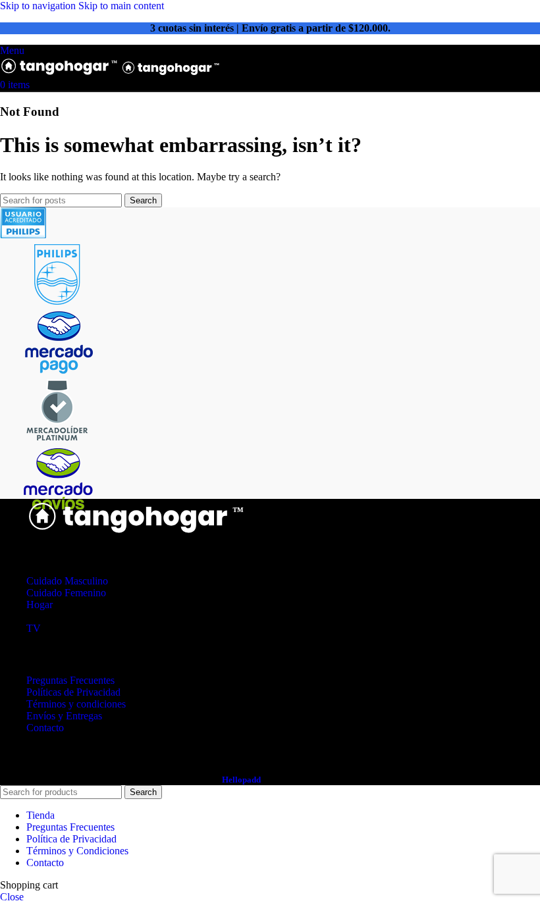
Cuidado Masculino (67, 580)
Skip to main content (121, 5)
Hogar (39, 604)
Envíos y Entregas (64, 715)
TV (33, 628)
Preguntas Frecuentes (70, 680)
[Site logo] (60, 72)
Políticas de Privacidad (73, 692)
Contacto (45, 727)
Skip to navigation (39, 5)
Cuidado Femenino (66, 592)
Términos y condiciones (76, 704)
